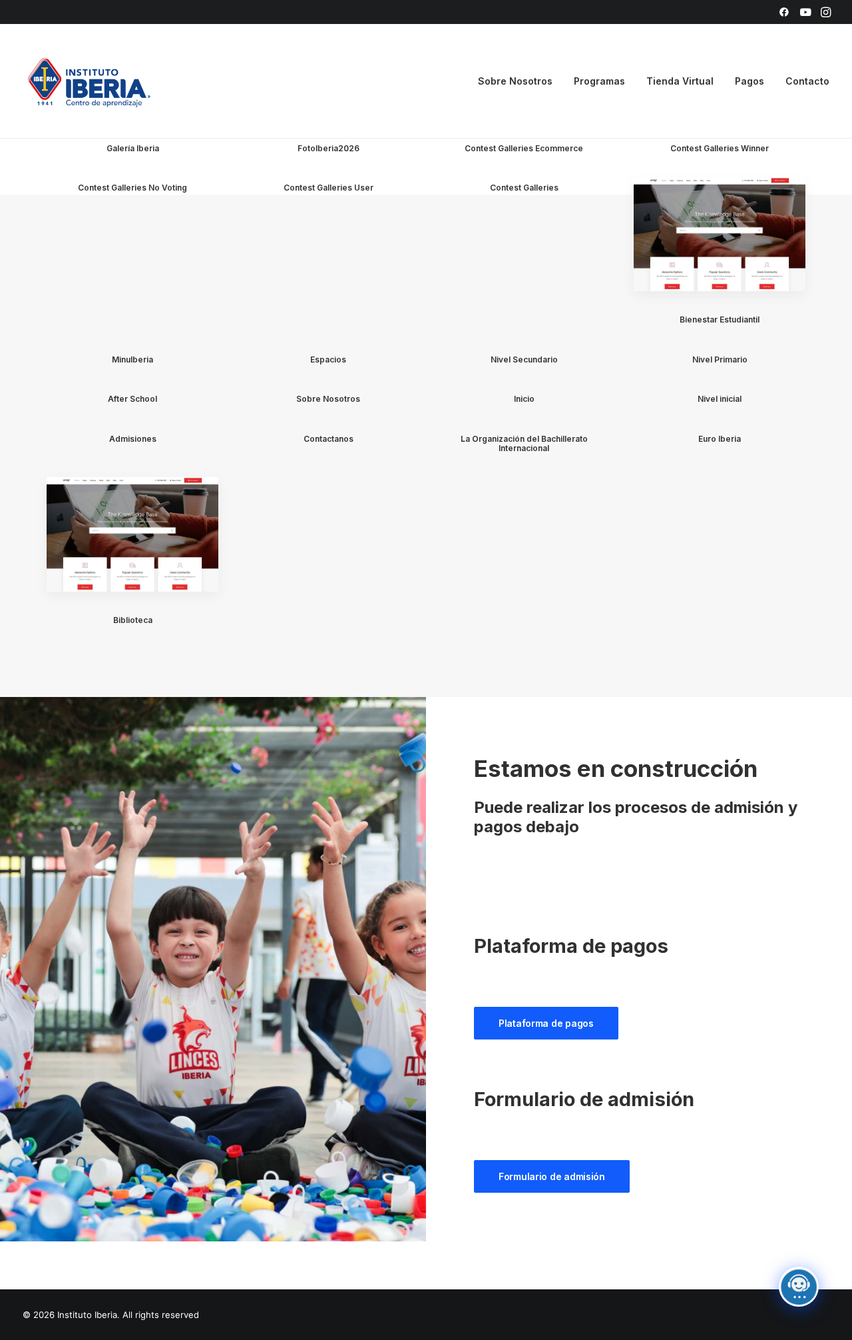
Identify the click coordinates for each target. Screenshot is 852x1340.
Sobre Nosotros (328, 399)
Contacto (807, 81)
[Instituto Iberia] (89, 81)
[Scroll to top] (826, 1287)
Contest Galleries (524, 188)
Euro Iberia (719, 439)
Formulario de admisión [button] (552, 1176)
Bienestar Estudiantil (719, 320)
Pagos (749, 81)
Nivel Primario (719, 359)
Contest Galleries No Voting (132, 188)
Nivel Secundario (524, 359)
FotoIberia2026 (328, 148)
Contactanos (328, 439)
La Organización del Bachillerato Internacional (524, 443)
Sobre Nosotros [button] (515, 81)
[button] (784, 12)
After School (132, 399)
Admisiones (132, 439)
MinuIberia (132, 359)
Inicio (524, 399)
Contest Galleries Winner (719, 148)
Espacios (328, 359)
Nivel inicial (720, 399)
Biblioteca (132, 620)
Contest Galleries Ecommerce (524, 148)
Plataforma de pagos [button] (546, 1023)
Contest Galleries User (328, 188)
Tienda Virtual (680, 81)
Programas (599, 81)
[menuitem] (784, 12)
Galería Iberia (132, 148)
